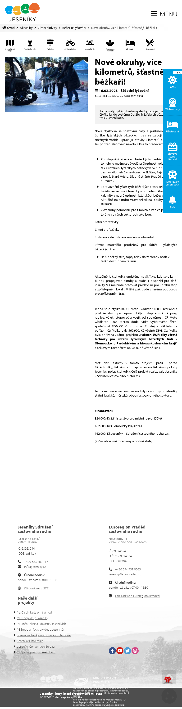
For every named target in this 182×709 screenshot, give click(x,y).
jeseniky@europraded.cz (125, 574)
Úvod (22, 12)
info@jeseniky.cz (34, 566)
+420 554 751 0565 (128, 569)
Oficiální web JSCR (36, 588)
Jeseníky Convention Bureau (36, 646)
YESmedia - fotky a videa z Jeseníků (40, 629)
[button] (164, 13)
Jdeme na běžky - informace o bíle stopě (44, 635)
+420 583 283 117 (36, 562)
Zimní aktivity (47, 27)
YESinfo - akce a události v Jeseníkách (41, 624)
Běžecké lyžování (74, 27)
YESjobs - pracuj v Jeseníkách (36, 652)
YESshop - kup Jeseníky (32, 618)
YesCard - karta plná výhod (34, 612)
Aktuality (26, 27)
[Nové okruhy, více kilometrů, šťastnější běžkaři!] (46, 111)
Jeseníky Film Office (30, 641)
